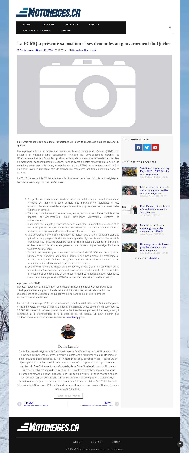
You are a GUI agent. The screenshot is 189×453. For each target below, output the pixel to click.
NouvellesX (90, 50)
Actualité (48, 24)
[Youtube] (155, 147)
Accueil (27, 24)
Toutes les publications (68, 395)
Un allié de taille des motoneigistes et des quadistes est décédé (152, 228)
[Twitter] (147, 147)
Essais (93, 24)
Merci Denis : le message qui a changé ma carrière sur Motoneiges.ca (154, 190)
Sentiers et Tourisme (35, 30)
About (77, 442)
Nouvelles (77, 50)
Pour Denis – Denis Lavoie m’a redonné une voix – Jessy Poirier (155, 209)
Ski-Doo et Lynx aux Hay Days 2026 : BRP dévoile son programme (155, 171)
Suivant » (154, 258)
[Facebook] (138, 147)
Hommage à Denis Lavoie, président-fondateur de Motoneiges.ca (155, 247)
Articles (70, 24)
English (66, 30)
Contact (97, 442)
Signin (116, 442)
